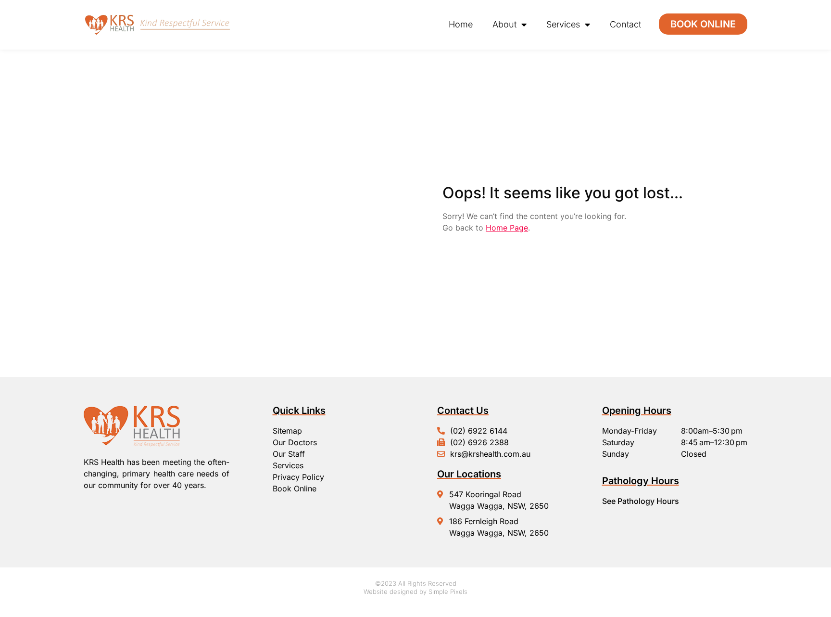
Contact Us (463, 410)
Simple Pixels (447, 591)
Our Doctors (295, 442)
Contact (625, 24)
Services (563, 24)
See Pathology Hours (640, 501)
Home (461, 24)
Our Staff (289, 454)
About (504, 24)
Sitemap (287, 431)
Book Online (294, 488)
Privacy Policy (298, 477)
